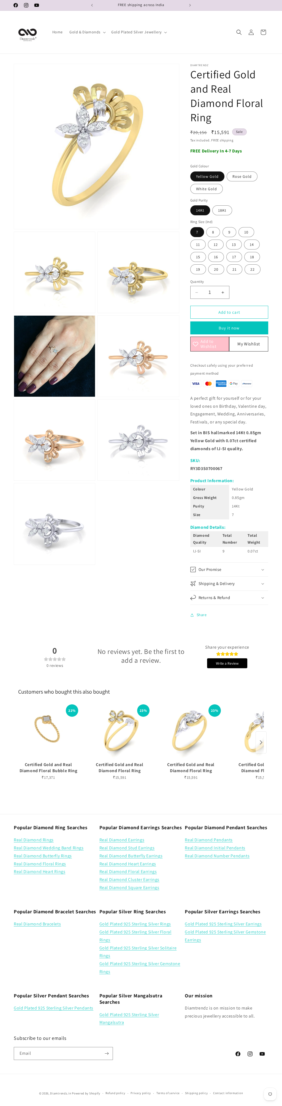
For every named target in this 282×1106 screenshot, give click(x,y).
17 (234, 256)
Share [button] (202, 614)
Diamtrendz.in (60, 1093)
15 (198, 256)
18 (252, 256)
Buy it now (229, 328)
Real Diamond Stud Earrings (127, 848)
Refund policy (115, 1093)
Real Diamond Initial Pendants (215, 848)
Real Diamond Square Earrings (129, 887)
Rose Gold (242, 176)
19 (198, 269)
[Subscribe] (107, 1053)
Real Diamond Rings (34, 840)
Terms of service (168, 1093)
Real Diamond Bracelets (37, 924)
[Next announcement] (190, 5)
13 (234, 244)
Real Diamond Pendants (209, 840)
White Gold (206, 188)
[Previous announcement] (92, 5)
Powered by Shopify (86, 1093)
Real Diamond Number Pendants (217, 856)
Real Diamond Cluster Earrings (129, 879)
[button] (87, 32)
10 (246, 232)
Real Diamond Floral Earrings (128, 871)
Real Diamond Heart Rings (39, 871)
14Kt (200, 210)
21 (234, 269)
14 (252, 244)
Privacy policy (141, 1093)
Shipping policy (196, 1093)
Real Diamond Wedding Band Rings (49, 848)
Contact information (228, 1093)
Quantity (197, 281)
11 (198, 244)
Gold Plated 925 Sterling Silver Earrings (223, 924)
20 (216, 269)
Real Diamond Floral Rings (40, 864)
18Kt (222, 210)
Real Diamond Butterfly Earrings (131, 856)
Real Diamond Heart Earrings (127, 864)
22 (252, 269)
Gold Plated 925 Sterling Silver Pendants (53, 1008)
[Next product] (261, 742)
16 (216, 256)
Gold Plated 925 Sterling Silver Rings (135, 924)
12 (216, 244)
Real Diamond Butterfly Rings (43, 856)
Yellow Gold (207, 176)
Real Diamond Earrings (122, 840)
